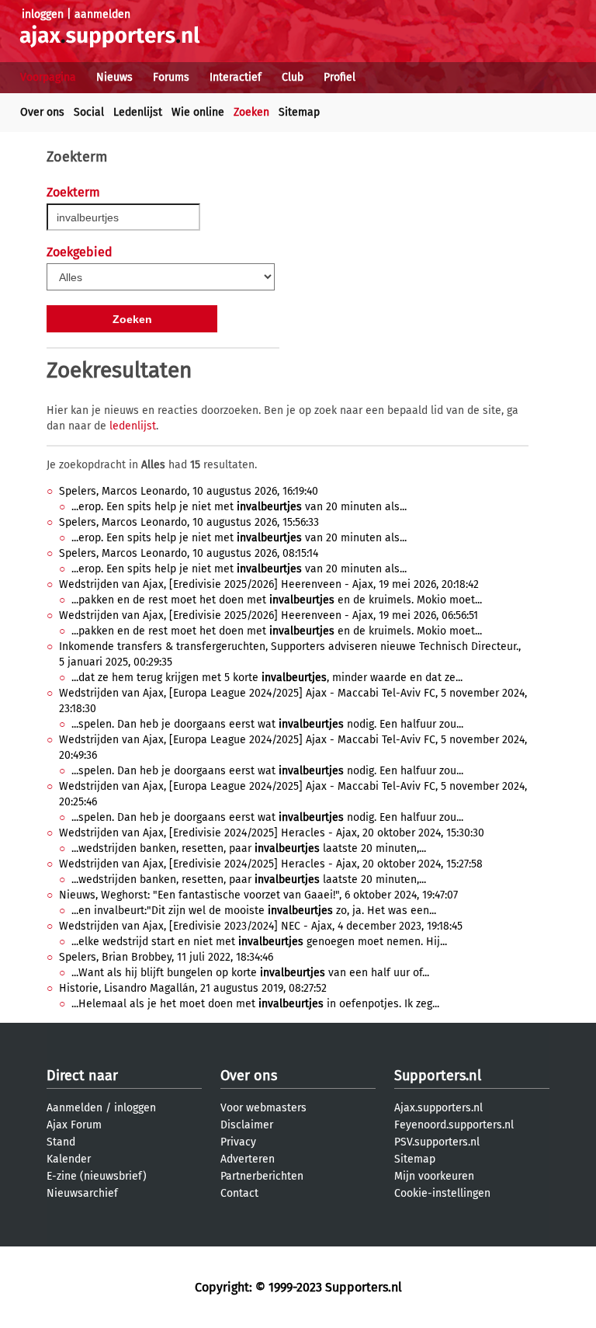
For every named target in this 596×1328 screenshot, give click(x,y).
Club (292, 77)
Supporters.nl (437, 1075)
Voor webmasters (263, 1107)
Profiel (339, 77)
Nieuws (114, 77)
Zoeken (251, 112)
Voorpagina (48, 77)
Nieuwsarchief (82, 1193)
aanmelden (102, 14)
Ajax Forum (74, 1125)
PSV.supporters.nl (437, 1142)
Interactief (236, 77)
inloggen (43, 14)
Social (89, 112)
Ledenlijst (137, 112)
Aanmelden (74, 1107)
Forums (171, 77)
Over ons (42, 112)
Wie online (198, 112)
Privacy (238, 1142)
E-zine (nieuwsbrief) (97, 1176)
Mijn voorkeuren (434, 1176)
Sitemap (299, 112)
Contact (239, 1193)
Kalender (69, 1159)
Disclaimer (246, 1125)
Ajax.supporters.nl (438, 1107)
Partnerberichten (261, 1176)
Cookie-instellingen (442, 1193)
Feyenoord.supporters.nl (454, 1125)
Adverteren (247, 1159)
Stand (61, 1142)
